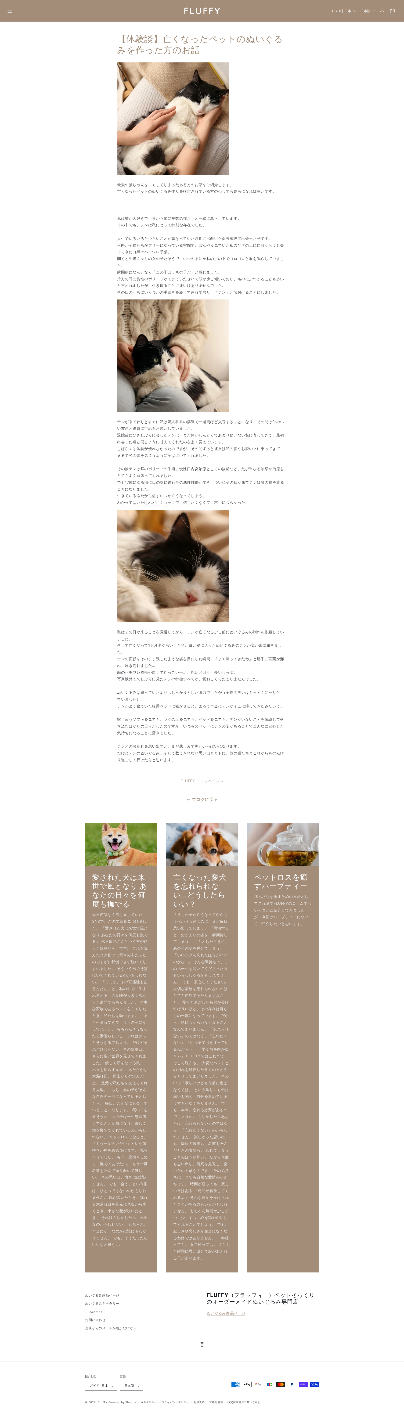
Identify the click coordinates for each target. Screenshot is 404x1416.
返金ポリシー (149, 1402)
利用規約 (199, 1402)
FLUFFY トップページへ (202, 780)
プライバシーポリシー (175, 1402)
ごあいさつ (93, 1312)
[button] (10, 11)
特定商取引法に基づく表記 (243, 1402)
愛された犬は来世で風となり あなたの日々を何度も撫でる (120, 890)
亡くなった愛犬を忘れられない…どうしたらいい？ (199, 890)
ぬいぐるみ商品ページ (102, 1295)
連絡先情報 (216, 1402)
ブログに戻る (205, 799)
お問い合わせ (95, 1320)
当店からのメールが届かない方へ (110, 1328)
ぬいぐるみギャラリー (102, 1304)
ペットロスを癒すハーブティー (280, 881)
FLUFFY (102, 1402)
